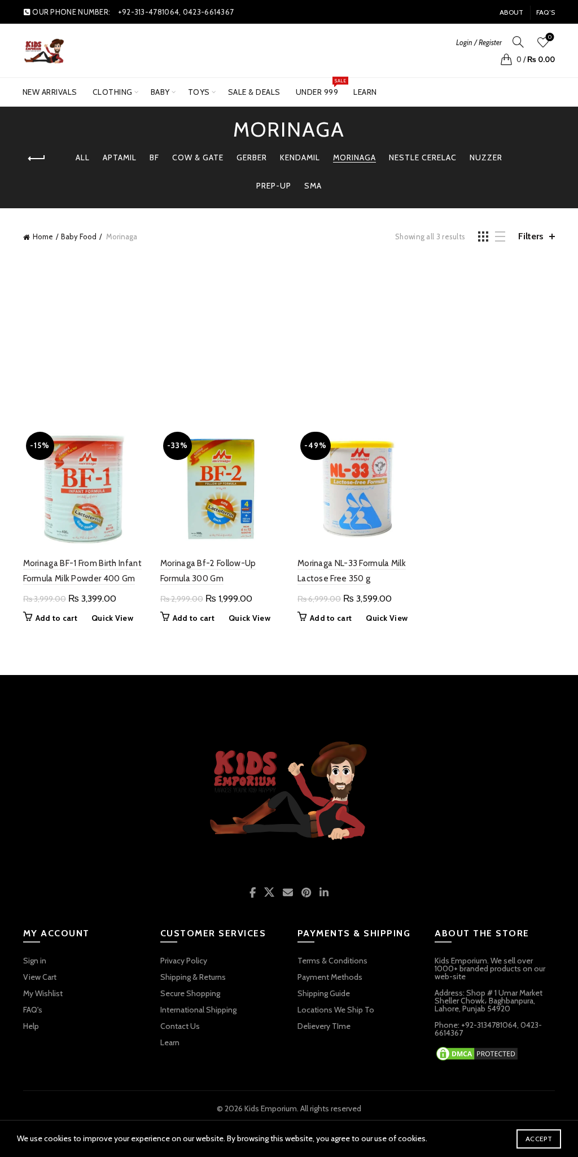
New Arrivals (50, 92)
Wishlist (549, 37)
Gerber (252, 157)
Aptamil (120, 157)
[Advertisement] (292, 334)
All (83, 157)
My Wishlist (43, 993)
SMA (313, 186)
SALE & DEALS (254, 92)
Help (31, 1026)
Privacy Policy (183, 961)
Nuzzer (486, 157)
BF (154, 157)
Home (43, 236)
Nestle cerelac (423, 157)
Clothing (113, 92)
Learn (365, 92)
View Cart (39, 977)
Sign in (34, 961)
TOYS (199, 92)
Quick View (112, 618)
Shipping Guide (323, 993)
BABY (160, 92)
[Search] (518, 41)
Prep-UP (273, 186)
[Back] (37, 158)
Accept (539, 1138)
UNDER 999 (321, 87)
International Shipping (198, 1010)
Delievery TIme (324, 1026)
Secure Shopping (190, 993)
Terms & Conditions (332, 961)
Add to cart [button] (56, 618)
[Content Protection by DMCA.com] (477, 1053)
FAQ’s (545, 12)
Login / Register (479, 42)
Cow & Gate (198, 157)
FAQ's (32, 1010)
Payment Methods (329, 977)
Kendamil (300, 157)
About (512, 12)
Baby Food (79, 236)
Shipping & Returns (193, 977)
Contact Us (180, 1026)
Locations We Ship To (335, 1010)
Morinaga (354, 157)
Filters (531, 236)
